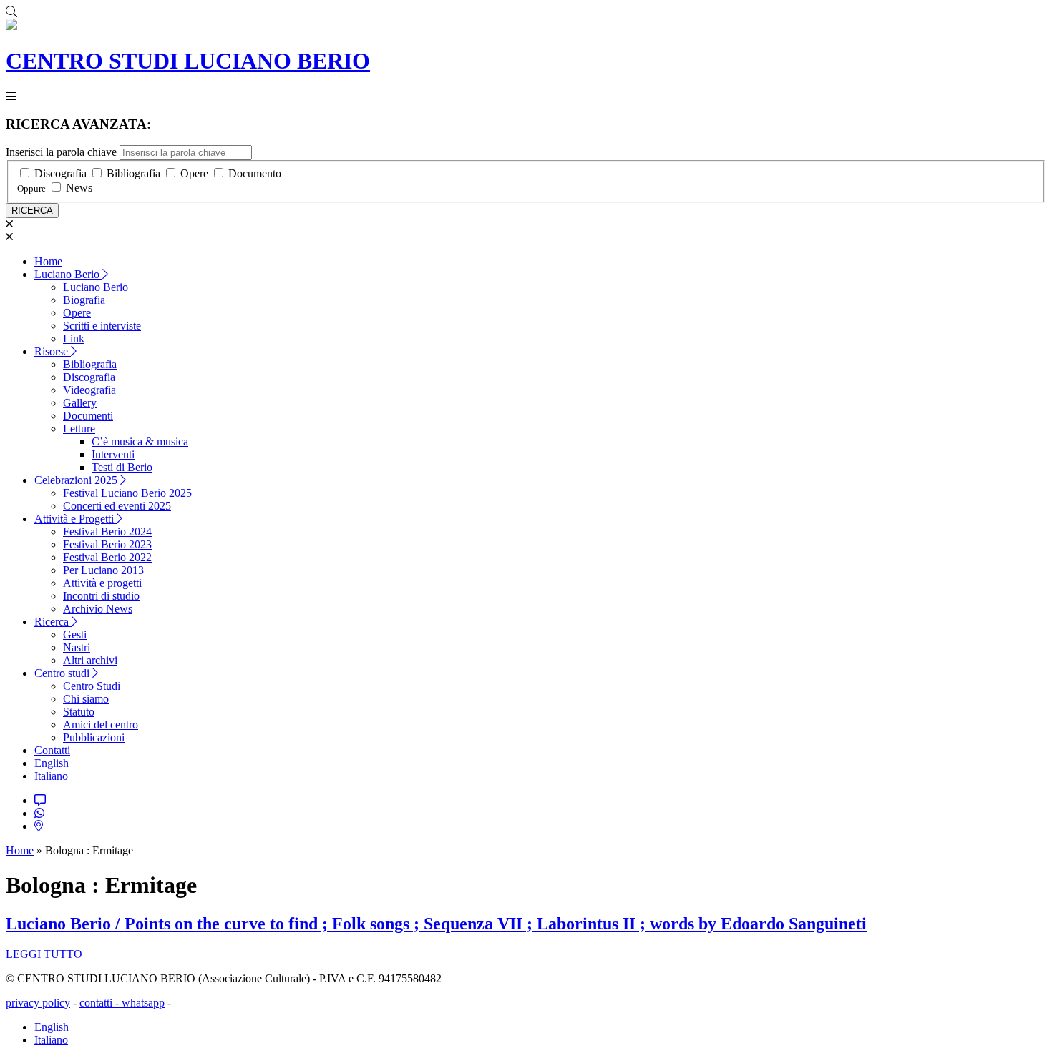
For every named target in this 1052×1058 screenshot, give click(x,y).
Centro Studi (91, 686)
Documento (254, 173)
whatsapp (143, 1003)
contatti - (100, 1003)
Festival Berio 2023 (107, 544)
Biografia (84, 300)
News (79, 188)
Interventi (113, 454)
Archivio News (97, 609)
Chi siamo (86, 699)
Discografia (60, 173)
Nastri (76, 647)
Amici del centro (100, 724)
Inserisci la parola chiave (61, 152)
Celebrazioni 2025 (77, 480)
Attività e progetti (102, 583)
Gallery (80, 403)
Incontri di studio (101, 596)
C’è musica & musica (140, 441)
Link (73, 338)
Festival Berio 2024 (107, 531)
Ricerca (53, 621)
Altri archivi (90, 660)
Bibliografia (133, 173)
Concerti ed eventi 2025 (117, 506)
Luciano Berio (68, 274)
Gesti (75, 634)
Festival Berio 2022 (107, 557)
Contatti (52, 750)
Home (48, 261)
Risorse (52, 351)
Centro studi (63, 673)
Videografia (89, 390)
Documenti (88, 416)
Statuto (78, 712)
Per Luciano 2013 (103, 570)
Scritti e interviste (102, 326)
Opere (194, 173)
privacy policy (38, 1003)
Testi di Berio (122, 467)
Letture (79, 428)
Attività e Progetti (75, 519)
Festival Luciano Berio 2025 (127, 493)
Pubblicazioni (94, 737)
